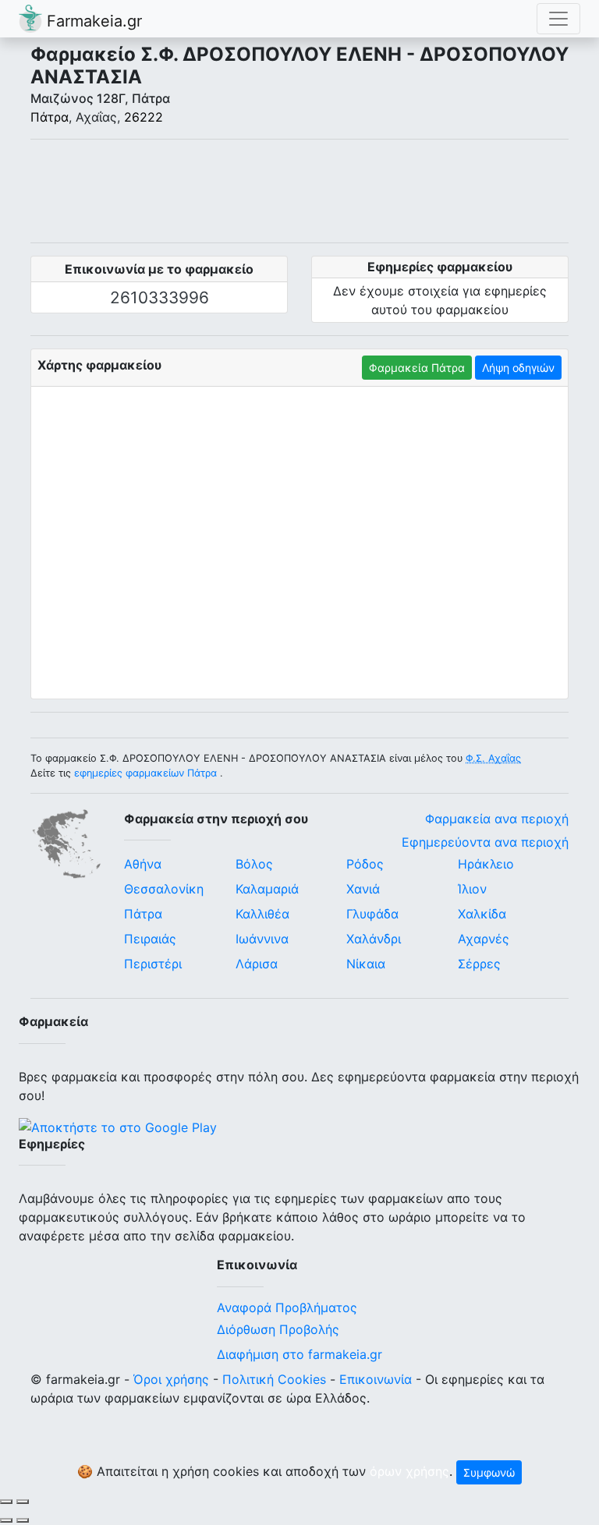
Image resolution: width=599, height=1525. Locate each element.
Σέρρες (479, 963)
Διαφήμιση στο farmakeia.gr (299, 1354)
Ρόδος (365, 864)
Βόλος (254, 864)
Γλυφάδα (372, 914)
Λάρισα (257, 963)
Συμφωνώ (489, 1472)
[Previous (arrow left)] (6, 1520)
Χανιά (363, 889)
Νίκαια (365, 963)
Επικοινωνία (375, 1379)
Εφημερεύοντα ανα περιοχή (485, 842)
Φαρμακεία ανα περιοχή (497, 818)
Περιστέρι (153, 963)
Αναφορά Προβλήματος (287, 1307)
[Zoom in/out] (22, 1501)
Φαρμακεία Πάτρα (417, 367)
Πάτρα (49, 117)
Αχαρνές (483, 938)
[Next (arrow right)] (22, 1520)
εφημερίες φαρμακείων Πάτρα (145, 773)
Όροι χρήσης (171, 1379)
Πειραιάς (150, 938)
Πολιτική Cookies (274, 1379)
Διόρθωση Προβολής (278, 1329)
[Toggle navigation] (558, 18)
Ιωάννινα (262, 938)
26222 (143, 117)
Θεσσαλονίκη (164, 889)
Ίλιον (472, 889)
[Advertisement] (299, 191)
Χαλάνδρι (373, 938)
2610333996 (159, 297)
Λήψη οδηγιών (518, 367)
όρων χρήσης (409, 1470)
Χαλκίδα (482, 914)
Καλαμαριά (267, 889)
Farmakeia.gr (92, 21)
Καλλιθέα (262, 914)
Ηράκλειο (486, 864)
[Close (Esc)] (6, 1501)
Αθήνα (142, 864)
